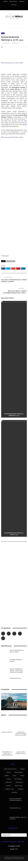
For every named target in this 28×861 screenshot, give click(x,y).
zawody (22, 775)
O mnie (5, 1)
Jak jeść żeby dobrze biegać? (21, 752)
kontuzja (8, 785)
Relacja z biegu (18, 785)
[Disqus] (14, 563)
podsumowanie (10, 261)
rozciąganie (20, 789)
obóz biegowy (18, 779)
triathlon (7, 775)
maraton (8, 772)
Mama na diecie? (7, 732)
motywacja (14, 792)
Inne (3, 33)
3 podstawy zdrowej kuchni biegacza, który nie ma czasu (20, 734)
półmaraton (9, 782)
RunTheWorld (5, 43)
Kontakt (14, 4)
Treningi (22, 1)
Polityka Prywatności (18, 858)
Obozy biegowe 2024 (15, 678)
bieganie (22, 769)
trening (8, 779)
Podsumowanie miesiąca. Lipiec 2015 (14, 533)
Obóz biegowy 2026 (14, 707)
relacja (14, 775)
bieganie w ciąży (9, 789)
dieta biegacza (19, 782)
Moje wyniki (13, 1)
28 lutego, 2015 (15, 43)
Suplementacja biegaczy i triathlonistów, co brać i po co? (7, 754)
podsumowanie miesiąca (10, 769)
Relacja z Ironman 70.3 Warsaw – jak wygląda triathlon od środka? (16, 670)
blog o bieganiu (18, 772)
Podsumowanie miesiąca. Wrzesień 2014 (14, 414)
